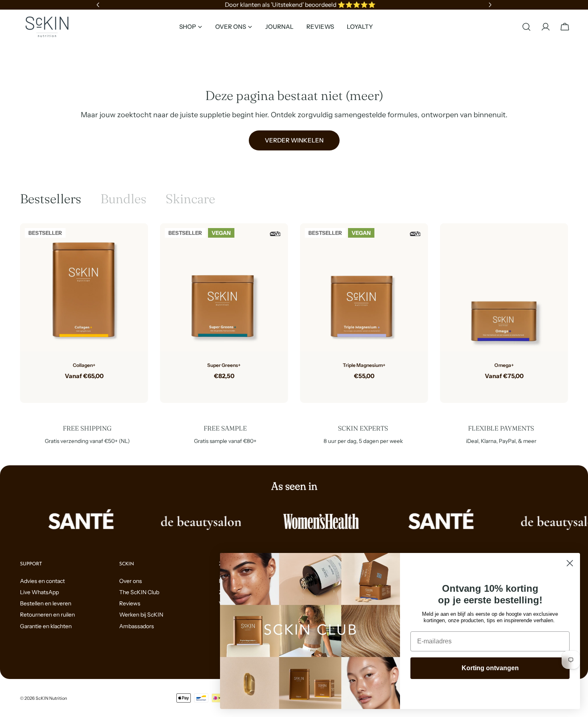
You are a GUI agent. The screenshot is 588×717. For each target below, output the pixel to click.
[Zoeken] (526, 27)
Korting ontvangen (490, 668)
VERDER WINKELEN (294, 140)
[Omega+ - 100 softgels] (497, 388)
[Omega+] (504, 287)
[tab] (50, 198)
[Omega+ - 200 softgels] (510, 388)
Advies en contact (42, 581)
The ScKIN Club (139, 592)
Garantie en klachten (46, 626)
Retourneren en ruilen (47, 614)
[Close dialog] (570, 563)
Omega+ (504, 365)
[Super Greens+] (224, 287)
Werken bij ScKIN (141, 614)
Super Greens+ (224, 365)
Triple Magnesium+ (364, 365)
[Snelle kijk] (136, 241)
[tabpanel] (294, 313)
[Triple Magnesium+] (364, 287)
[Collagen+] (84, 287)
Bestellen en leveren (45, 603)
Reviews (129, 603)
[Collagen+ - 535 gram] (77, 388)
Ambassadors (136, 626)
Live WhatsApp (39, 592)
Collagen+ (84, 365)
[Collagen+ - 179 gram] (90, 388)
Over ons (130, 581)
